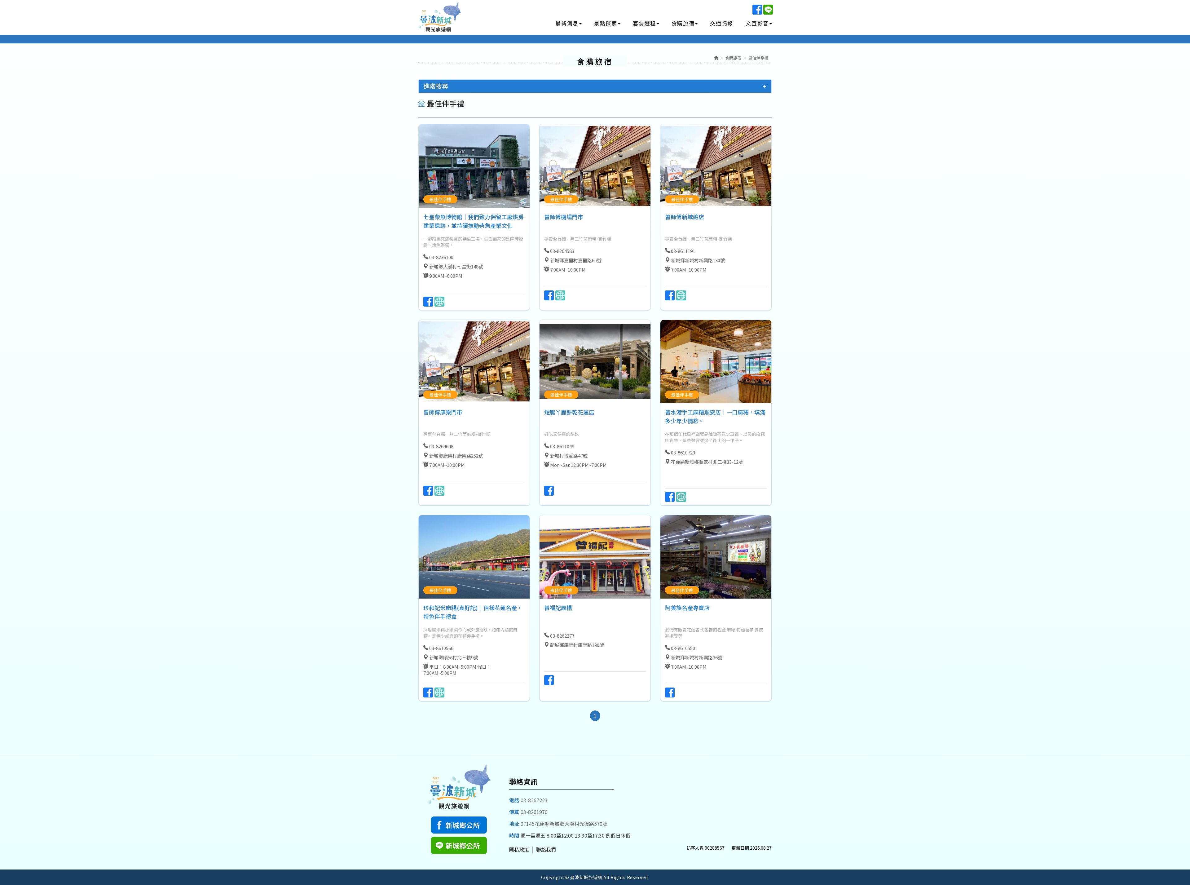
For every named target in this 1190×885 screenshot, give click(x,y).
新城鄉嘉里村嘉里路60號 (576, 260)
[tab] (595, 86)
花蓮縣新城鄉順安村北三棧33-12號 (707, 461)
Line (768, 10)
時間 (514, 835)
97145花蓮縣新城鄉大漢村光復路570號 (564, 823)
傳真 (514, 812)
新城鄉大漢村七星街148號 (456, 266)
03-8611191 (683, 251)
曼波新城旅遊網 (440, 17)
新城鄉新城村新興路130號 (698, 260)
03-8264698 (441, 446)
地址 (514, 823)
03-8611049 (562, 446)
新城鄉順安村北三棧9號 (453, 657)
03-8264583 (562, 251)
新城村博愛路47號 (569, 455)
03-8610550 (683, 648)
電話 (514, 800)
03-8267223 (534, 800)
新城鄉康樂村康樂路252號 (456, 455)
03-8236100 (441, 257)
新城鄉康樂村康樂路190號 (577, 645)
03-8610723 (683, 452)
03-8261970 (534, 812)
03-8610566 (441, 648)
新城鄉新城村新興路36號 (696, 657)
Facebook (757, 10)
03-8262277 (562, 635)
